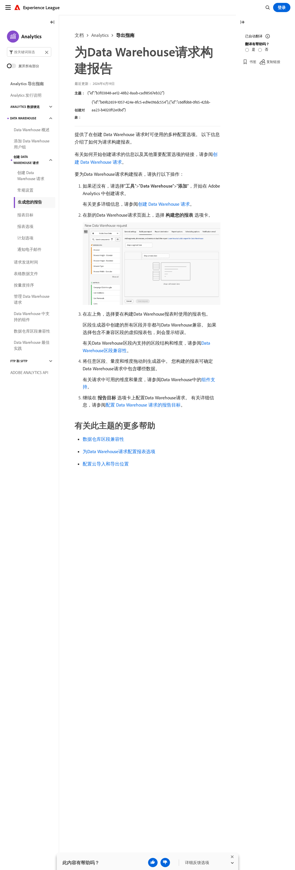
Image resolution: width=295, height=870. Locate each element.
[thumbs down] (165, 862)
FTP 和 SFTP (18, 361)
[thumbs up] (153, 862)
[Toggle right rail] (242, 22)
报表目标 (25, 214)
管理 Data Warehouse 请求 (32, 299)
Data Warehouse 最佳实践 (32, 345)
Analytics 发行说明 (25, 95)
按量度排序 (24, 285)
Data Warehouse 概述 (32, 129)
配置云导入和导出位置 (106, 464)
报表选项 (25, 226)
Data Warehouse (23, 118)
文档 (79, 35)
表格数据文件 (26, 273)
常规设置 (25, 190)
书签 (252, 62)
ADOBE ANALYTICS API (29, 372)
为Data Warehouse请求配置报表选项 (119, 451)
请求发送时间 (26, 262)
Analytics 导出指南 (27, 83)
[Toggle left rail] (52, 22)
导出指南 (125, 35)
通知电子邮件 (29, 249)
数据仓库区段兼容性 (103, 439)
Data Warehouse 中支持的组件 (32, 316)
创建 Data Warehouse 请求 (164, 204)
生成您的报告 (30, 202)
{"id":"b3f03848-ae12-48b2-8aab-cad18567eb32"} (125, 93)
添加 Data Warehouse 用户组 (32, 144)
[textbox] (29, 52)
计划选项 (25, 238)
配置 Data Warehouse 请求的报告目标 (143, 405)
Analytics (100, 35)
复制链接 (273, 62)
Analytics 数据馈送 (25, 107)
